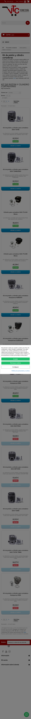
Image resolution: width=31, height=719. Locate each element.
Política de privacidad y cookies (21, 370)
